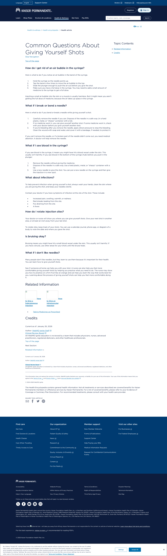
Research (53, 443)
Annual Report (55, 457)
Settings (121, 549)
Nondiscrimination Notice (24, 490)
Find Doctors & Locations (25, 434)
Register (130, 10)
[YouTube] (29, 504)
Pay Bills (85, 18)
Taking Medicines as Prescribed (46, 312)
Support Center (41, 3)
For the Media (55, 466)
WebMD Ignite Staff (36, 360)
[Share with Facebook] (33, 401)
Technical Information (125, 490)
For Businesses (124, 429)
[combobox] (123, 18)
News (52, 438)
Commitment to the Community (62, 448)
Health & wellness (33, 30)
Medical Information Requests (95, 448)
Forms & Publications (92, 434)
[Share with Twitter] (38, 401)
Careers (53, 462)
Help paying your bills (144, 3)
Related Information (34, 350)
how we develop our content (70, 378)
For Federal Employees (127, 434)
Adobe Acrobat (40, 530)
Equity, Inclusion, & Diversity (61, 452)
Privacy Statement (68, 554)
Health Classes (21, 438)
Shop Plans (27, 18)
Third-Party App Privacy (92, 494)
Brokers (117, 3)
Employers (128, 3)
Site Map (121, 494)
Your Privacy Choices (57, 494)
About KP (54, 429)
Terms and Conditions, (55, 554)
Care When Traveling (24, 443)
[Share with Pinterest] (43, 401)
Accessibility (20, 487)
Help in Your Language (23, 494)
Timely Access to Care (24, 448)
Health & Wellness (61, 18)
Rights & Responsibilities (92, 490)
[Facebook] (23, 504)
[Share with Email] (27, 401)
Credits (117, 53)
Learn (18, 18)
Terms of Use (37, 378)
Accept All (135, 549)
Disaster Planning (124, 487)
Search (147, 18)
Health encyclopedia (51, 30)
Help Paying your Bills (92, 443)
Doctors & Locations (43, 18)
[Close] (164, 549)
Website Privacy (55, 487)
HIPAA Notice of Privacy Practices (61, 490)
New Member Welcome (93, 429)
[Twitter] (18, 504)
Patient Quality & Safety (59, 434)
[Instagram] (40, 504)
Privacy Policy (50, 378)
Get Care (75, 18)
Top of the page (32, 341)
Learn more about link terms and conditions (135, 526)
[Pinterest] (35, 504)
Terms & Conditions (90, 487)
